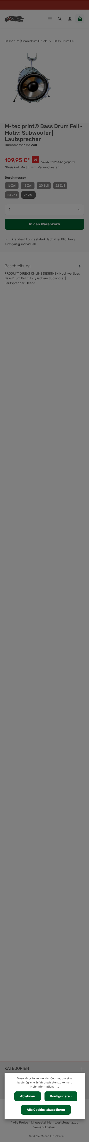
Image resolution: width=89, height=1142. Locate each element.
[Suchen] (59, 18)
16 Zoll (11, 186)
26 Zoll (28, 195)
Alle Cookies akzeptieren (46, 1110)
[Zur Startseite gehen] (14, 18)
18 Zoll (27, 186)
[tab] (43, 274)
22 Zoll (60, 186)
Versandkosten (44, 1127)
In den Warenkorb (44, 224)
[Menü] (49, 18)
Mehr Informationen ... (44, 1086)
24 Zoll (12, 195)
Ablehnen (27, 1096)
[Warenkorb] (79, 18)
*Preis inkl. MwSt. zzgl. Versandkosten (32, 167)
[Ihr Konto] (69, 18)
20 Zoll (44, 186)
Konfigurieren (61, 1096)
